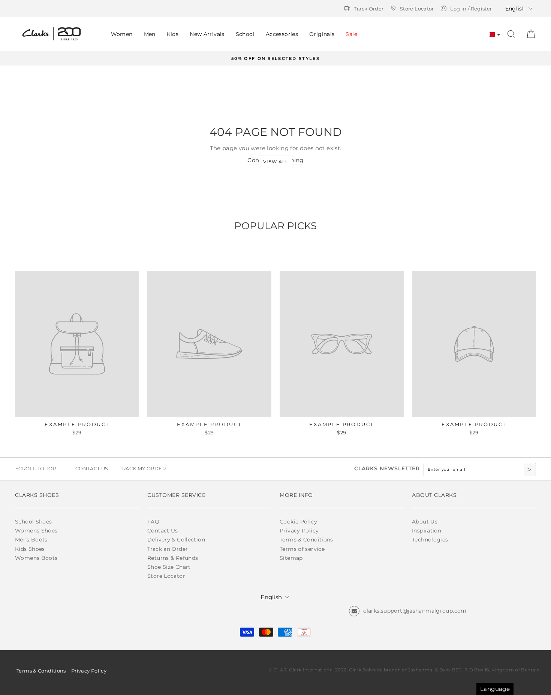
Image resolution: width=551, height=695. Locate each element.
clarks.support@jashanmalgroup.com (414, 610)
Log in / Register (471, 9)
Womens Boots (36, 558)
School (245, 34)
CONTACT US (91, 468)
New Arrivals (207, 34)
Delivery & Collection (176, 539)
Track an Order (167, 549)
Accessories (282, 34)
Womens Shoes (36, 530)
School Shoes (33, 521)
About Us (424, 521)
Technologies (430, 539)
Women (122, 34)
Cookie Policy (298, 521)
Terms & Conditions (306, 539)
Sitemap (291, 558)
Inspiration (426, 530)
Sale (351, 34)
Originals (321, 34)
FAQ (153, 521)
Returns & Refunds (172, 558)
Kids (173, 34)
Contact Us (162, 530)
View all (275, 161)
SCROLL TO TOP (35, 468)
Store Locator (417, 9)
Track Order (368, 9)
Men (150, 34)
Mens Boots (31, 539)
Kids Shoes (30, 549)
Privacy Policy (299, 530)
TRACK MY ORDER (143, 468)
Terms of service (302, 549)
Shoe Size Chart (169, 567)
